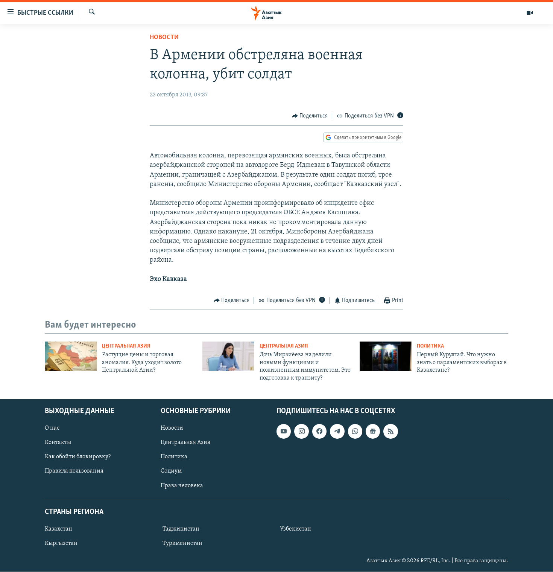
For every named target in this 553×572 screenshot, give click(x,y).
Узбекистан (295, 529)
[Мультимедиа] (529, 13)
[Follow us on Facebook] (319, 431)
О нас (52, 428)
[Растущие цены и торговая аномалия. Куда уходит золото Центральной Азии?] (71, 356)
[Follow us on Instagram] (301, 431)
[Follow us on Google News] (373, 431)
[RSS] (390, 431)
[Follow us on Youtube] (283, 431)
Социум (171, 471)
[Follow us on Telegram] (337, 431)
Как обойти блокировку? (78, 457)
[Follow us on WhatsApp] (355, 431)
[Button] (310, 116)
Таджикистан (181, 529)
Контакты (58, 442)
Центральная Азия (126, 346)
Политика (430, 346)
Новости (164, 37)
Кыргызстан (61, 543)
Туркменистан (182, 543)
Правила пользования (74, 471)
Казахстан (58, 529)
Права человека (182, 486)
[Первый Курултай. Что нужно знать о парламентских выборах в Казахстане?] (386, 356)
